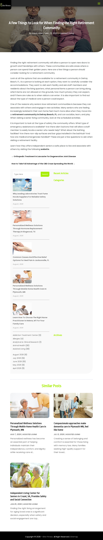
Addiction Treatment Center (25, 335)
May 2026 (17, 365)
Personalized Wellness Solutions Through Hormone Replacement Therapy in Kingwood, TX (28, 228)
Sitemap (74, 536)
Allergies (16, 338)
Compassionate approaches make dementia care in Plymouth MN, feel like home (71, 426)
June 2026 (17, 361)
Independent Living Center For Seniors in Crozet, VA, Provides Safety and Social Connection (28, 496)
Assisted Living (66, 33)
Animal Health (19, 345)
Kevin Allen (37, 33)
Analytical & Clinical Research (26, 342)
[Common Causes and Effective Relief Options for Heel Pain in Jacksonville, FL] (22, 248)
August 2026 (18, 354)
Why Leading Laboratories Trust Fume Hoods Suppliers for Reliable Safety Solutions (30, 196)
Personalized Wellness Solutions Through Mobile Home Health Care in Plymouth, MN (29, 288)
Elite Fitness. (48, 536)
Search (45, 174)
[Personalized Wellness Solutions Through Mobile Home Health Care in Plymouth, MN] (22, 277)
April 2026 (17, 368)
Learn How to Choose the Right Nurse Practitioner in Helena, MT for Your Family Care (30, 320)
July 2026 (17, 358)
